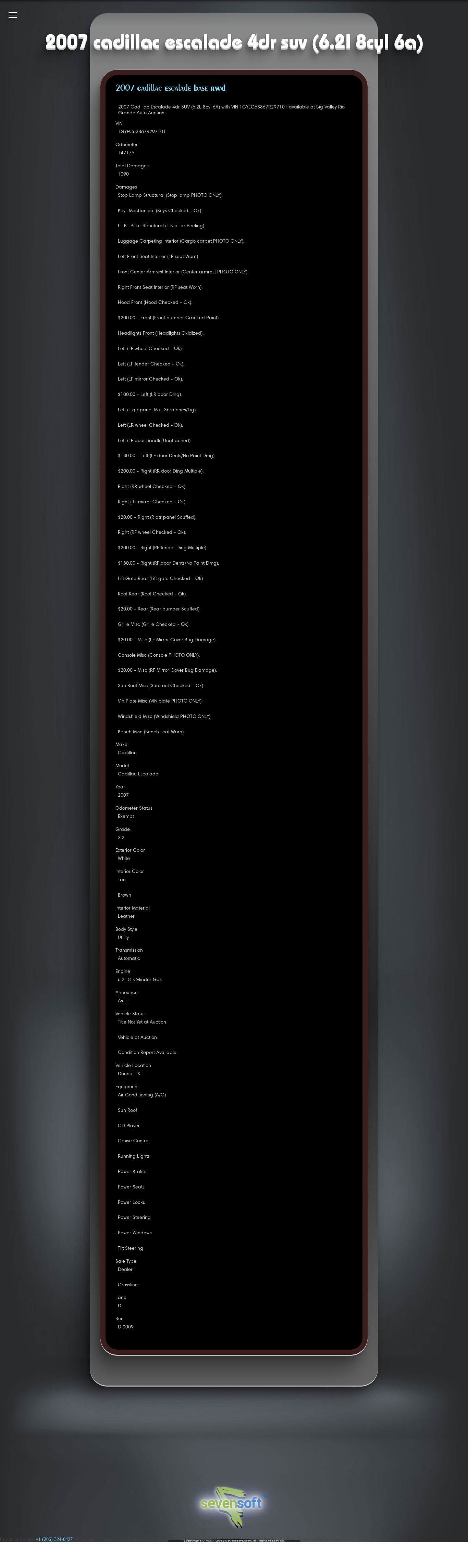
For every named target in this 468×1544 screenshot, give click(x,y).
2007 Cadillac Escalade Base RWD (170, 88)
